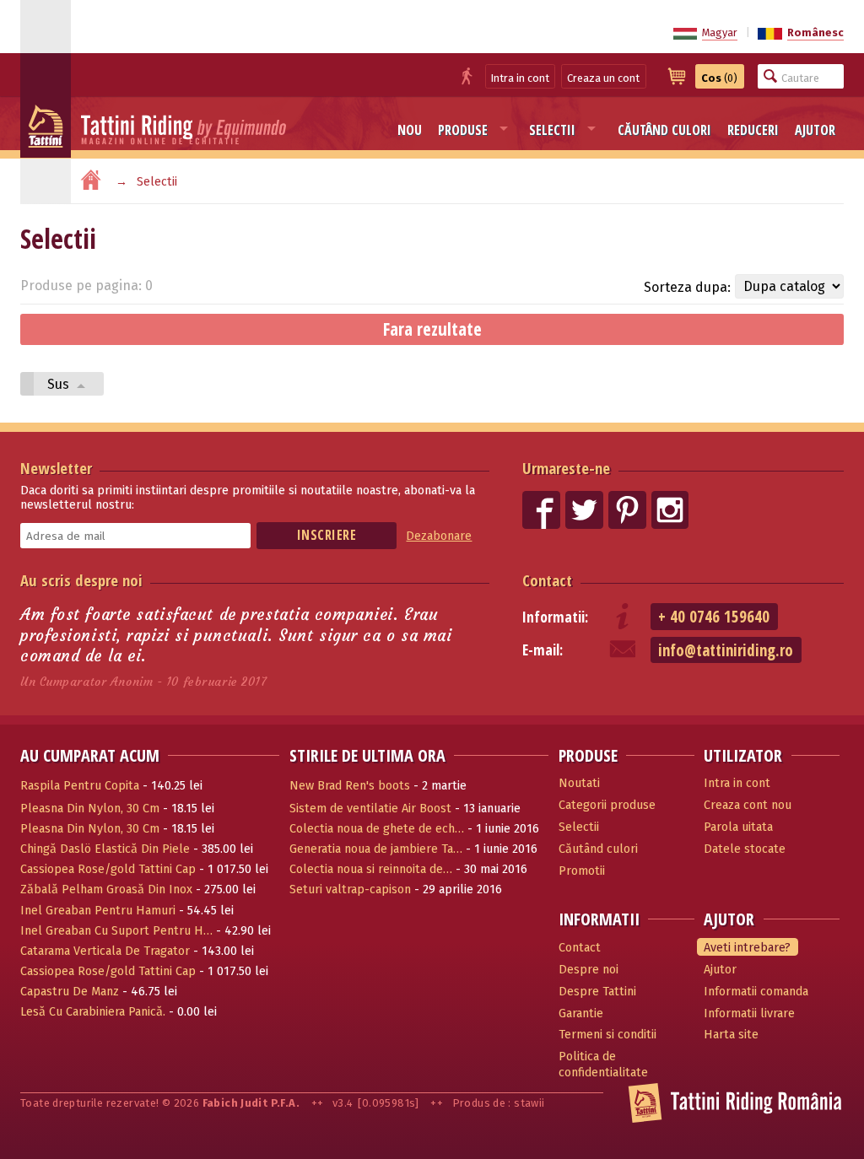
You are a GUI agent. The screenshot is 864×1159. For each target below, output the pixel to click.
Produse (463, 130)
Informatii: (555, 617)
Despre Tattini (597, 991)
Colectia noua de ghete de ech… (376, 829)
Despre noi (588, 969)
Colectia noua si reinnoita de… (370, 869)
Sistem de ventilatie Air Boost (370, 808)
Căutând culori (664, 130)
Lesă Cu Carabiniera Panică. (92, 1012)
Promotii (582, 871)
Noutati (579, 783)
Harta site (731, 1034)
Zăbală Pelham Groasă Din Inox (106, 889)
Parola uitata (738, 827)
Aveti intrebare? (747, 948)
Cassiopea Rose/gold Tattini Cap (108, 869)
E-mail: (542, 650)
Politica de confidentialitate (603, 1064)
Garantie (581, 1013)
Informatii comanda (756, 991)
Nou (409, 130)
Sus (60, 384)
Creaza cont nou (747, 805)
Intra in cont (520, 78)
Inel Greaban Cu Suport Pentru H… (116, 931)
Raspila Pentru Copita (79, 786)
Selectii (552, 130)
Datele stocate (745, 849)
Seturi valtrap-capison (350, 889)
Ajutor (815, 130)
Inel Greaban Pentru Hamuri (98, 910)
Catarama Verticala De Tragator (105, 951)
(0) (719, 78)
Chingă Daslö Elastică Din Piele (105, 849)
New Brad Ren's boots (349, 786)
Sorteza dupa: (687, 287)
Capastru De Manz (69, 991)
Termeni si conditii (607, 1034)
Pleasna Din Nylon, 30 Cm (89, 808)
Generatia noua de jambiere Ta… (375, 849)
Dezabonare (439, 536)
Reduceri (753, 130)
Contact (547, 579)
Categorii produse (607, 805)
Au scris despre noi (81, 579)
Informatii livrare (749, 1013)
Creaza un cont (603, 78)
